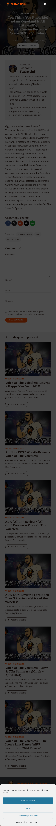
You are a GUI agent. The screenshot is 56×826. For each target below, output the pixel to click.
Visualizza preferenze (28, 815)
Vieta (28, 808)
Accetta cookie (28, 800)
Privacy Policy (21, 822)
